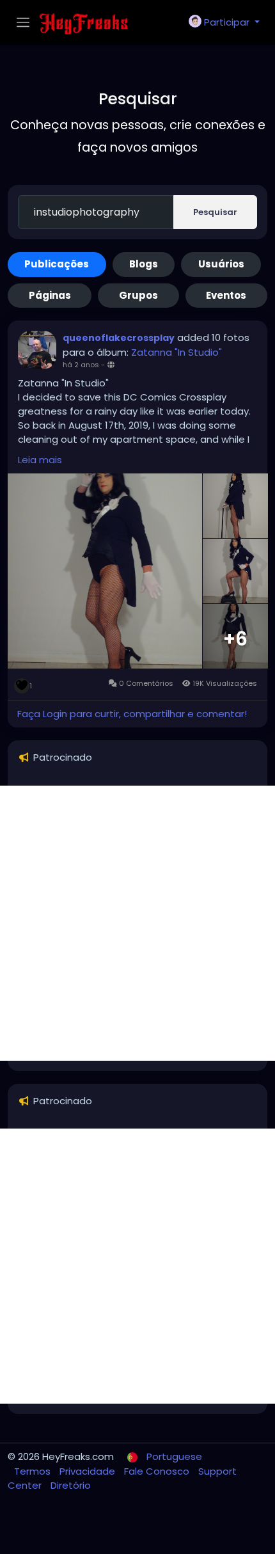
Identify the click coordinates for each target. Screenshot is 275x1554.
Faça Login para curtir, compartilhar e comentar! (132, 713)
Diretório (71, 1485)
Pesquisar (215, 212)
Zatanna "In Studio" (176, 352)
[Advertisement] (137, 923)
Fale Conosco (158, 1471)
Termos (33, 1471)
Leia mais (40, 459)
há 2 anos (81, 365)
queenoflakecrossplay (119, 337)
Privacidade (88, 1471)
